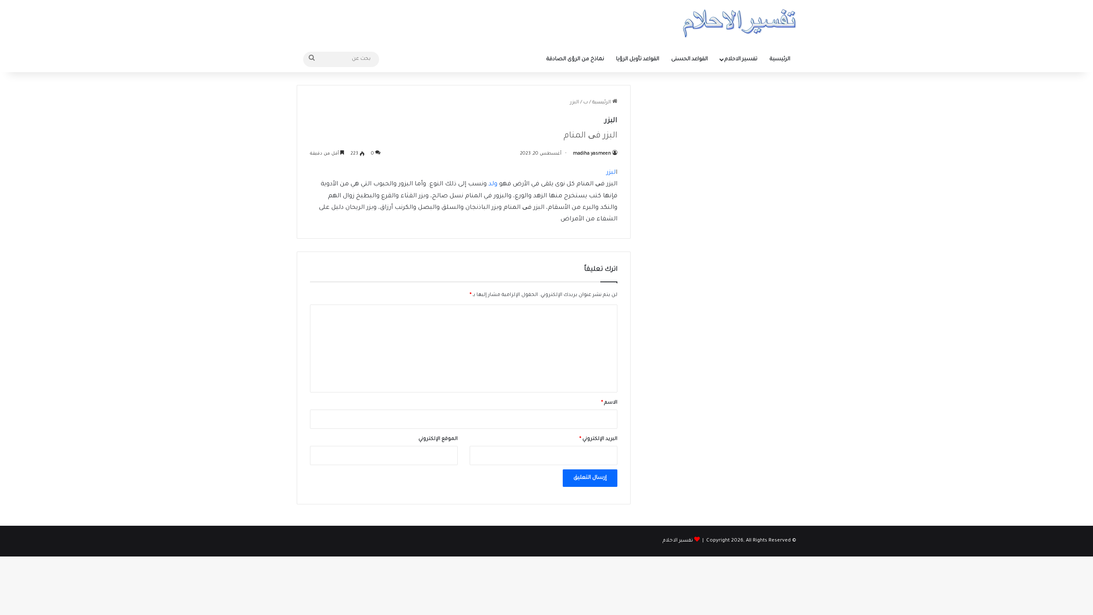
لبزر (611, 173)
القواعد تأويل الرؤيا (637, 59)
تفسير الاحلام (741, 59)
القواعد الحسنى (689, 59)
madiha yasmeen (592, 153)
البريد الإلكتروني (598, 439)
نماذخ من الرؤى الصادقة (575, 59)
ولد (492, 184)
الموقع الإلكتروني (438, 439)
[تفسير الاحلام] (739, 23)
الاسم (609, 403)
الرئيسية (780, 59)
